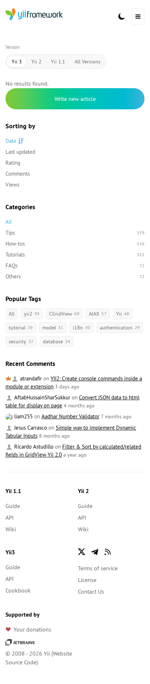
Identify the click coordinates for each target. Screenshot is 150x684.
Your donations (32, 629)
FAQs (75, 265)
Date (10, 140)
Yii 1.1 (58, 61)
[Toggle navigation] (138, 16)
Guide (12, 505)
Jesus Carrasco (30, 427)
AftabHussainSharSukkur (41, 397)
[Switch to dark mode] (121, 16)
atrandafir (30, 378)
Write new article (75, 98)
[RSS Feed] (107, 551)
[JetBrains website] (20, 641)
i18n (81, 327)
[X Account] (81, 551)
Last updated (20, 151)
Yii (122, 313)
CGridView (64, 313)
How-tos (75, 243)
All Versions (87, 61)
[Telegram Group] (94, 551)
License (87, 579)
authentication (120, 327)
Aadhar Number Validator (70, 416)
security (21, 341)
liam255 (23, 416)
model (52, 327)
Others (75, 276)
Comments (17, 173)
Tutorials (75, 254)
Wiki (10, 529)
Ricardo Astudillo (33, 446)
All (8, 221)
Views (12, 184)
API (9, 517)
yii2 (32, 313)
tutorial (21, 327)
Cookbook (18, 590)
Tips (75, 232)
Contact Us (91, 591)
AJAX (98, 313)
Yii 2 (36, 61)
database (56, 341)
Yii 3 (17, 61)
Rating (12, 162)
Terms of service (98, 568)
